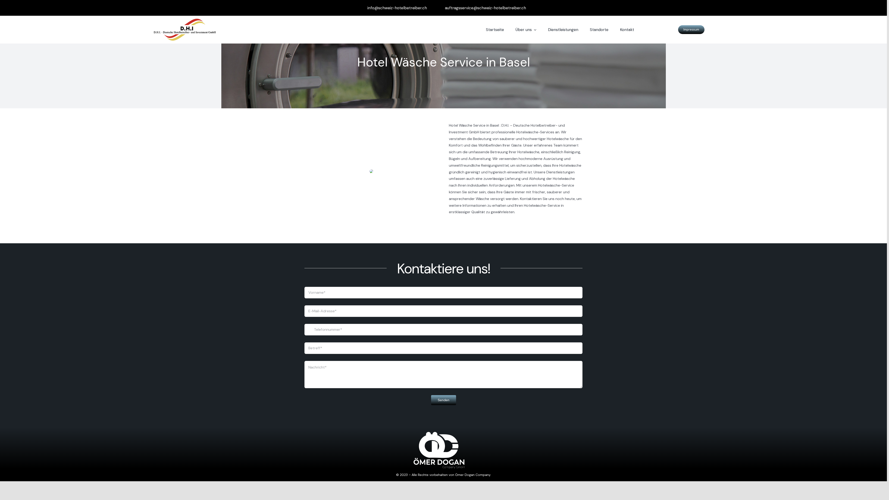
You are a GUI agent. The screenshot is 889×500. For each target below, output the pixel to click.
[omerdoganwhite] (438, 433)
